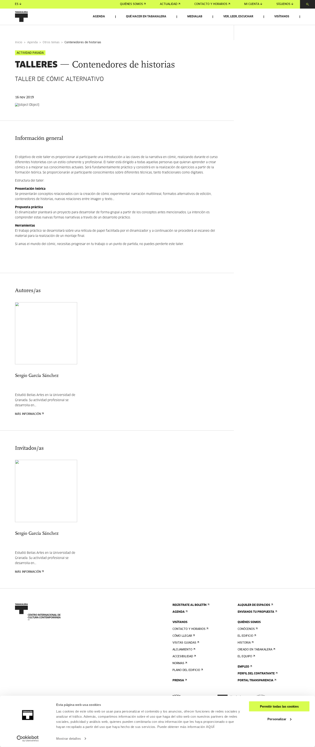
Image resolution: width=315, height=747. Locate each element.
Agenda (99, 16)
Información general (32, 30)
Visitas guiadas (184, 642)
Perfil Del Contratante (256, 673)
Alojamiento (182, 649)
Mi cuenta (251, 4)
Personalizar (276, 719)
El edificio (245, 636)
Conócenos (246, 629)
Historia (244, 642)
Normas (178, 663)
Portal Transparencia (255, 680)
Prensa (178, 680)
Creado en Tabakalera (255, 649)
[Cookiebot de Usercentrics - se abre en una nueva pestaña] (27, 738)
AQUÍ (210, 727)
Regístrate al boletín (189, 605)
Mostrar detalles (68, 738)
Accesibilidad (182, 656)
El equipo (245, 656)
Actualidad (168, 4)
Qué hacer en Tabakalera (146, 16)
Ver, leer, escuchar (238, 16)
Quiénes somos (131, 4)
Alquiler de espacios (254, 605)
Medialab (194, 16)
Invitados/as (98, 30)
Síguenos (283, 4)
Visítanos (281, 16)
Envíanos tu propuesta (256, 612)
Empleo (243, 666)
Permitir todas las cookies (279, 706)
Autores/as (68, 30)
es (16, 4)
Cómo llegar (182, 636)
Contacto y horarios (210, 4)
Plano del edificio (186, 670)
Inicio (18, 42)
